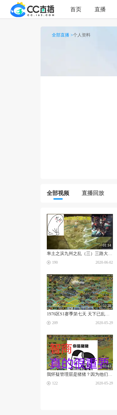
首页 (75, 9)
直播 (100, 9)
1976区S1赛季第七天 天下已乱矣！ (80, 314)
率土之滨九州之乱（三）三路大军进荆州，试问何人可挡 (80, 253)
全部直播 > (62, 35)
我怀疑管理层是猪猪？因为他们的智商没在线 (80, 374)
